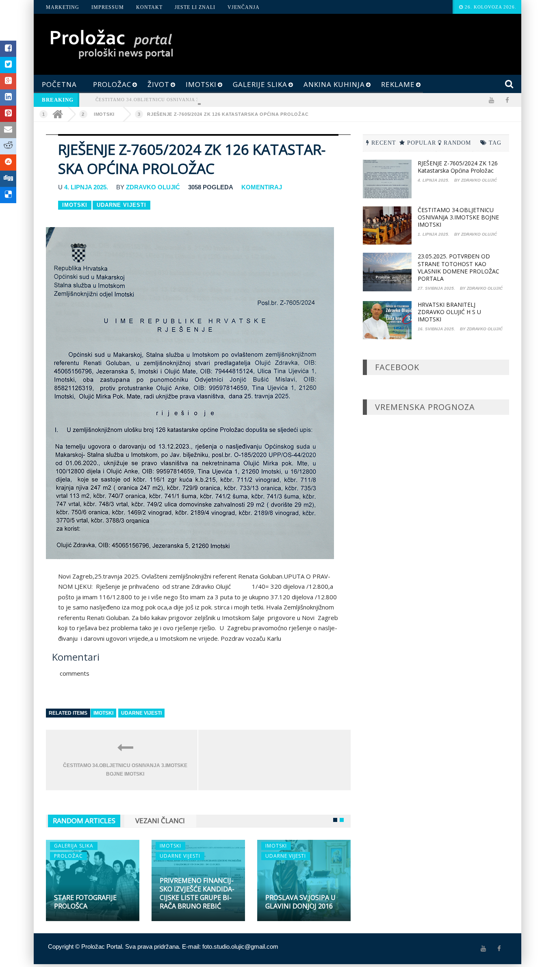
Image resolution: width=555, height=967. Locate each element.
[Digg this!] (8, 179)
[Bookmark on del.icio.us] (8, 195)
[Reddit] (8, 146)
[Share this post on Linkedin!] (8, 97)
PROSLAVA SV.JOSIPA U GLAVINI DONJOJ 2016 (300, 902)
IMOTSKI (170, 845)
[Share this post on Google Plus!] (8, 81)
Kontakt (149, 7)
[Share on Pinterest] (8, 114)
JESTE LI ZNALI (195, 7)
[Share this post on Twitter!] (8, 65)
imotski (103, 713)
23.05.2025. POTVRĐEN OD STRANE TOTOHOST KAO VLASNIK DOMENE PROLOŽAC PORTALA (458, 267)
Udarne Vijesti (121, 205)
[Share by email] (8, 130)
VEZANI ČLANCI (160, 820)
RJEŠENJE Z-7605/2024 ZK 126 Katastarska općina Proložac (227, 114)
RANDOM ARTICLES (84, 820)
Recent (383, 143)
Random (457, 143)
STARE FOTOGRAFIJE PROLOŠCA (85, 902)
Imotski (104, 114)
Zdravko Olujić (153, 187)
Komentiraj (261, 187)
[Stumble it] (8, 162)
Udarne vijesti (141, 713)
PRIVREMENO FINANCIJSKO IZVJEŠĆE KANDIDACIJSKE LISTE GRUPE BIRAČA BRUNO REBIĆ (197, 893)
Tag (495, 143)
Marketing (62, 7)
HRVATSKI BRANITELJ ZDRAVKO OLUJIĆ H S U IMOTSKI (449, 312)
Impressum (107, 7)
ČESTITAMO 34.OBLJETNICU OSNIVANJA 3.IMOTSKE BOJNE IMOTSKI (180, 99)
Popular (421, 143)
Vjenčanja (244, 7)
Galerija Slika (73, 845)
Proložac (68, 855)
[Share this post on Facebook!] (8, 49)
